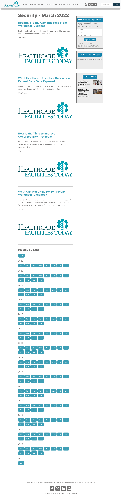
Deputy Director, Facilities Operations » (89, 59)
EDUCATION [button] (66, 4)
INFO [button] (75, 4)
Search (116, 4)
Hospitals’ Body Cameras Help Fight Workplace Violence (42, 24)
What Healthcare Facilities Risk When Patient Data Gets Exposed (44, 80)
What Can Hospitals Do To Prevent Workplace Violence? (41, 193)
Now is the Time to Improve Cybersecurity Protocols (36, 135)
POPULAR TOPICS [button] (35, 4)
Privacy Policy (87, 46)
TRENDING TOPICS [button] (52, 4)
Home (25, 4)
